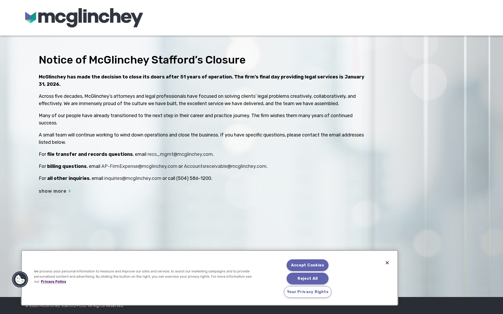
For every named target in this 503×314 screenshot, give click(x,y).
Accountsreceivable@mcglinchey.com (225, 166)
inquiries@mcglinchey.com (132, 178)
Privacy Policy (53, 281)
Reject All (308, 278)
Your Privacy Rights (308, 292)
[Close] (387, 263)
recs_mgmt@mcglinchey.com (180, 154)
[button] (20, 279)
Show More (53, 191)
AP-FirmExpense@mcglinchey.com (139, 166)
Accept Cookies (307, 265)
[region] (209, 278)
